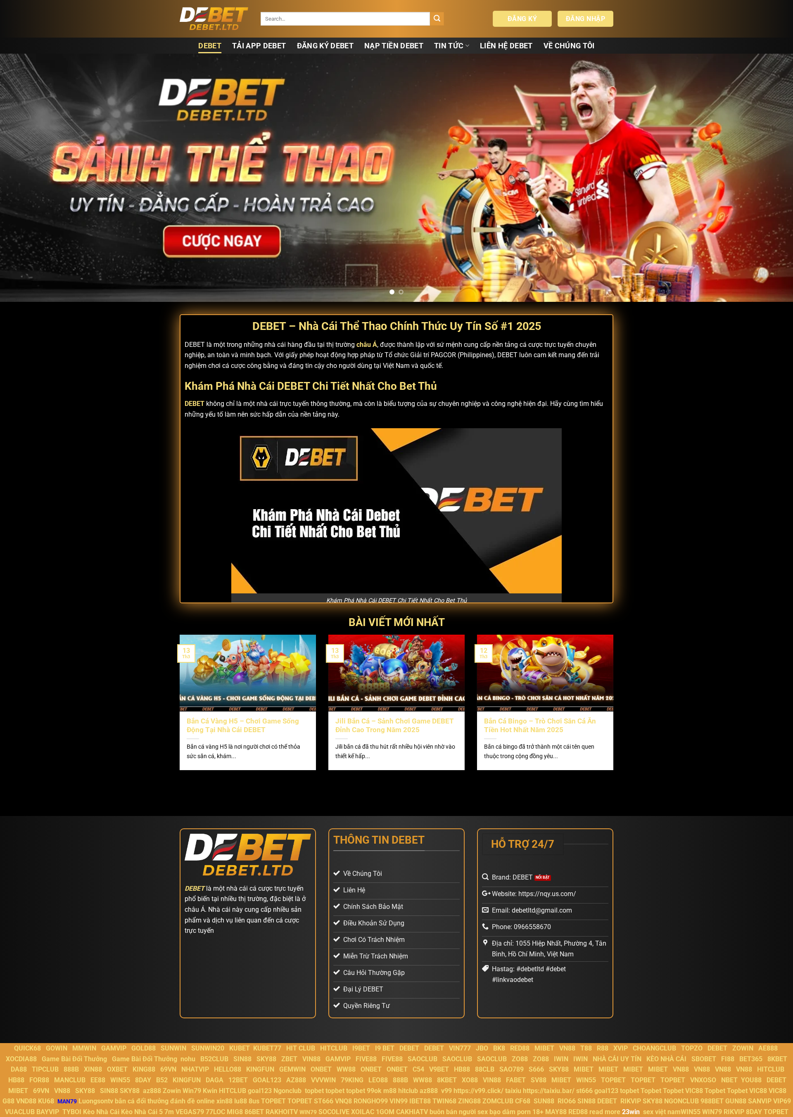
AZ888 (296, 1080)
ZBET (289, 1059)
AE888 (768, 1048)
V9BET (439, 1069)
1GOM (385, 1112)
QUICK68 (27, 1048)
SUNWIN (173, 1048)
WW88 (346, 1069)
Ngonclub (287, 1091)
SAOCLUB (422, 1059)
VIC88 (694, 1091)
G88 (8, 1101)
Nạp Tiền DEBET (393, 46)
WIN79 (712, 1112)
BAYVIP (48, 1112)
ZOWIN (742, 1048)
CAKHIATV (412, 1112)
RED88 (519, 1048)
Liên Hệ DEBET (506, 46)
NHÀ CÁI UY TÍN (617, 1059)
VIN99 (398, 1101)
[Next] (766, 177)
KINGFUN (260, 1069)
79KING (352, 1080)
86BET (254, 1112)
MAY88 (556, 1112)
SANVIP (760, 1101)
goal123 (260, 1091)
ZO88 (520, 1059)
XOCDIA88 (21, 1059)
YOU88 (751, 1080)
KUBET (239, 1048)
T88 (586, 1048)
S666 (536, 1069)
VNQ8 (343, 1101)
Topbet (651, 1091)
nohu (187, 1059)
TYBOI (71, 1112)
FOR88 (39, 1080)
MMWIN (84, 1048)
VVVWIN (323, 1080)
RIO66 (567, 1101)
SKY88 (266, 1059)
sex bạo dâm (496, 1112)
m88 (389, 1091)
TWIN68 (444, 1101)
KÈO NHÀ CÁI (665, 1059)
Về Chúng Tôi (569, 46)
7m (169, 1112)
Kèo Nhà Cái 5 (142, 1112)
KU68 (46, 1101)
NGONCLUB (681, 1101)
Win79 (192, 1091)
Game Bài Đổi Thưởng (74, 1059)
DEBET (209, 46)
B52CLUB (214, 1059)
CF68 (523, 1101)
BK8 (499, 1048)
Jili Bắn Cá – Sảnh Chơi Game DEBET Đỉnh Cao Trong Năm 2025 (394, 725)
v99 (446, 1091)
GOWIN (56, 1048)
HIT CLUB (300, 1048)
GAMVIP (113, 1048)
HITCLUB (333, 1048)
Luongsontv (95, 1101)
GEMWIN (292, 1069)
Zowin (172, 1091)
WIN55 (120, 1080)
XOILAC (362, 1112)
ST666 (323, 1101)
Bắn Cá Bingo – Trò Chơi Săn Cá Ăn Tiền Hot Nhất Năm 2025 (540, 725)
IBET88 (420, 1101)
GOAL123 (267, 1080)
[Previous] (26, 177)
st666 (584, 1091)
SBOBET (703, 1059)
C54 (418, 1069)
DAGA (214, 1080)
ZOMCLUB (497, 1101)
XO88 (470, 1080)
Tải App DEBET (259, 46)
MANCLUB (69, 1080)
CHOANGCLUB (654, 1048)
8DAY (143, 1080)
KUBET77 (267, 1048)
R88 (602, 1048)
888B (71, 1069)
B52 (162, 1080)
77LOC (215, 1112)
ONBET (321, 1069)
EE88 (97, 1080)
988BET (712, 1101)
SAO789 (511, 1069)
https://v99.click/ (478, 1091)
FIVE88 (366, 1059)
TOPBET (613, 1080)
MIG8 (235, 1112)
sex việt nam (662, 1112)
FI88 (727, 1059)
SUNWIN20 (207, 1048)
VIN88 (311, 1059)
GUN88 (735, 1101)
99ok (374, 1091)
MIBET (544, 1048)
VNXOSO (703, 1080)
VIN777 (460, 1048)
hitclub (408, 1091)
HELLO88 (227, 1069)
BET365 (750, 1059)
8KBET (777, 1059)
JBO (482, 1048)
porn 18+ (531, 1112)
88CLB (484, 1069)
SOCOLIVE (333, 1112)
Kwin (210, 1091)
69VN (168, 1069)
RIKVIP (630, 1101)
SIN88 (242, 1059)
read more (604, 1112)
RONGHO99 (371, 1101)
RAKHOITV (282, 1112)
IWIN (561, 1059)
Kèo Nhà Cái (101, 1112)
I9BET (361, 1048)
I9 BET (384, 1048)
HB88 (462, 1069)
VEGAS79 (190, 1112)
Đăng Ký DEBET (325, 46)
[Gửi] (437, 19)
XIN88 (93, 1069)
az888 (152, 1091)
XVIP (620, 1048)
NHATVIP (195, 1069)
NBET (729, 1080)
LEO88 (378, 1080)
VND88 (26, 1101)
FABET (516, 1080)
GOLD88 (143, 1048)
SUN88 (544, 1101)
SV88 (538, 1080)
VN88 (567, 1048)
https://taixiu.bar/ (549, 1091)
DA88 (19, 1069)
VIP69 (782, 1101)
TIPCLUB (45, 1069)
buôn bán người (453, 1112)
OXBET (117, 1069)
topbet (314, 1091)
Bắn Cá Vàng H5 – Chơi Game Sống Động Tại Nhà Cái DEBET (243, 725)
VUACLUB (20, 1112)
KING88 (144, 1069)
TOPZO (692, 1048)
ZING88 (469, 1101)
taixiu (513, 1091)
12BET (238, 1080)
